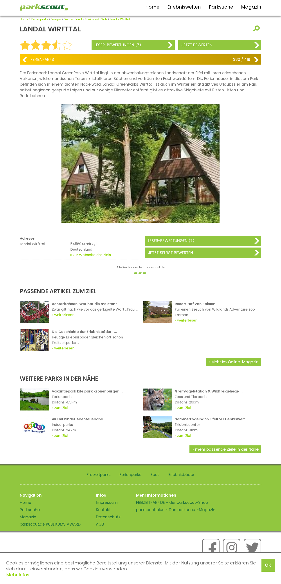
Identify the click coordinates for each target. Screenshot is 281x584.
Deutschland (73, 19)
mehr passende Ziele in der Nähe (227, 449)
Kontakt (103, 509)
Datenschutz (108, 517)
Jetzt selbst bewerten (170, 252)
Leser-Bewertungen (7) (118, 45)
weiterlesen (64, 314)
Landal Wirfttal (120, 19)
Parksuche (221, 7)
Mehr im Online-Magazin (235, 362)
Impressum (107, 502)
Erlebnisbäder (181, 474)
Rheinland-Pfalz (96, 19)
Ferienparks (39, 19)
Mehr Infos (17, 575)
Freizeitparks (99, 474)
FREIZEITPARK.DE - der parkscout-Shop (172, 502)
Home (152, 7)
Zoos (155, 474)
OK (268, 565)
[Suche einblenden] (257, 28)
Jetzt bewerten (196, 45)
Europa (56, 19)
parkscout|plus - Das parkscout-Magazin (175, 509)
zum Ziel (61, 407)
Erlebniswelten (184, 7)
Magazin (251, 7)
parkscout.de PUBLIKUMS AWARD (50, 524)
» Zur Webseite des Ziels (90, 254)
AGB (100, 524)
